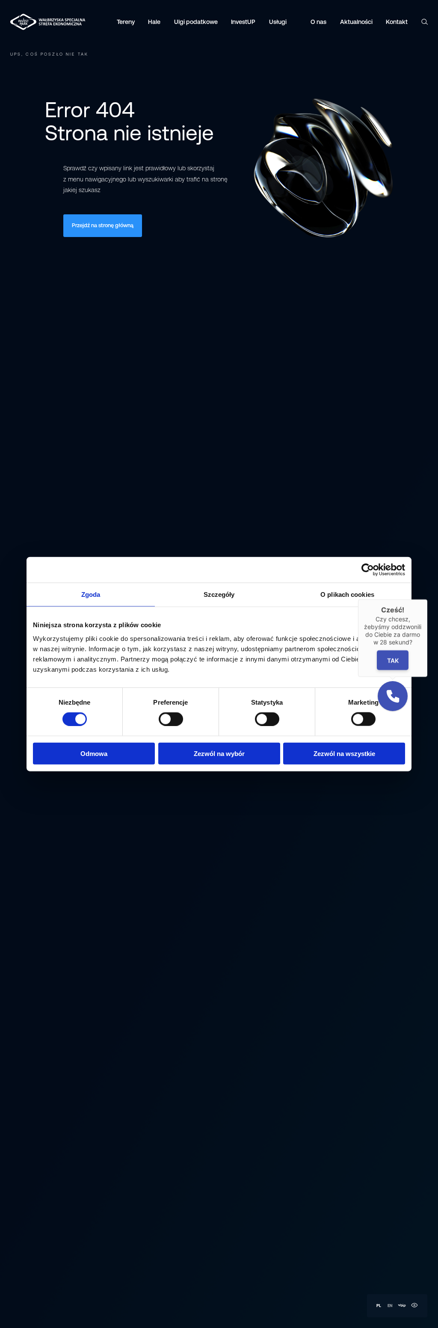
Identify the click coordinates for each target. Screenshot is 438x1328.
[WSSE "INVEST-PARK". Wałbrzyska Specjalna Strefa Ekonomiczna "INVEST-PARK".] (27, 22)
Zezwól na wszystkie (344, 753)
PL (378, 1305)
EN (390, 1305)
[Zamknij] (427, 599)
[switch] (171, 719)
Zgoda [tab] (91, 594)
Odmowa (93, 753)
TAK (393, 660)
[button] (393, 696)
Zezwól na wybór (219, 753)
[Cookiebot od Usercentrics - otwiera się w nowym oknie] (367, 569)
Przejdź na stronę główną (102, 225)
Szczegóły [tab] (219, 594)
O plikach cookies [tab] (347, 594)
